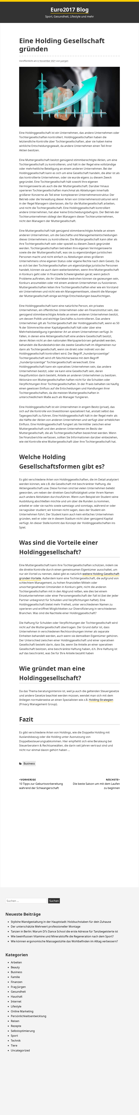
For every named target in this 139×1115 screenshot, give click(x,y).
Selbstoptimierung (23, 1031)
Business (29, 763)
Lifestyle (16, 1006)
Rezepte (16, 1026)
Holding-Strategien (101, 700)
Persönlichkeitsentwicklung (28, 1016)
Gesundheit (18, 991)
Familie (15, 977)
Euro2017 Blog (70, 9)
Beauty (15, 967)
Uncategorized (20, 1050)
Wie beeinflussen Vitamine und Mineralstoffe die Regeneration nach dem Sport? (62, 936)
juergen (64, 60)
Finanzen (16, 982)
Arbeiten (16, 962)
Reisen (15, 1021)
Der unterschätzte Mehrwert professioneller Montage (45, 926)
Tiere (14, 1045)
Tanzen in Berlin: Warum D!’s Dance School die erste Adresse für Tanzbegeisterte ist (64, 931)
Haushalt (16, 996)
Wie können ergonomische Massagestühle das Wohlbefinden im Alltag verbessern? (64, 941)
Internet (16, 1001)
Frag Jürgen (18, 987)
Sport (14, 1035)
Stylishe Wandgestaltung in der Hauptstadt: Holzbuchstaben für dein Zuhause (61, 922)
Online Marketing (22, 1011)
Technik (16, 1040)
